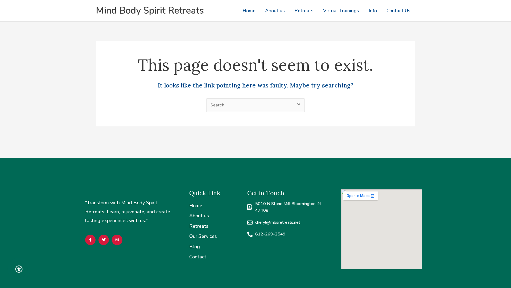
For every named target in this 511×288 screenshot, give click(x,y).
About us (275, 10)
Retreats (304, 10)
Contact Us (398, 10)
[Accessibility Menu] (19, 269)
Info (373, 10)
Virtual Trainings (341, 10)
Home (249, 10)
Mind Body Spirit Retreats (150, 10)
